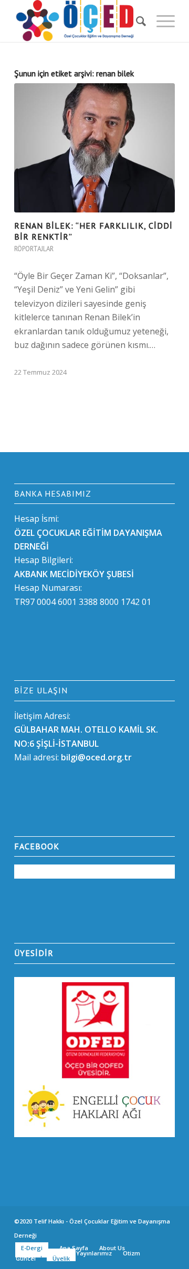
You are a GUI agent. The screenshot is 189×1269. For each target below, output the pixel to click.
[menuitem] (135, 21)
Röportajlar (34, 248)
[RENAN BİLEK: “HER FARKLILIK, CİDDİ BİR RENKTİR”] (94, 147)
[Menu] (160, 21)
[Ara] (135, 21)
